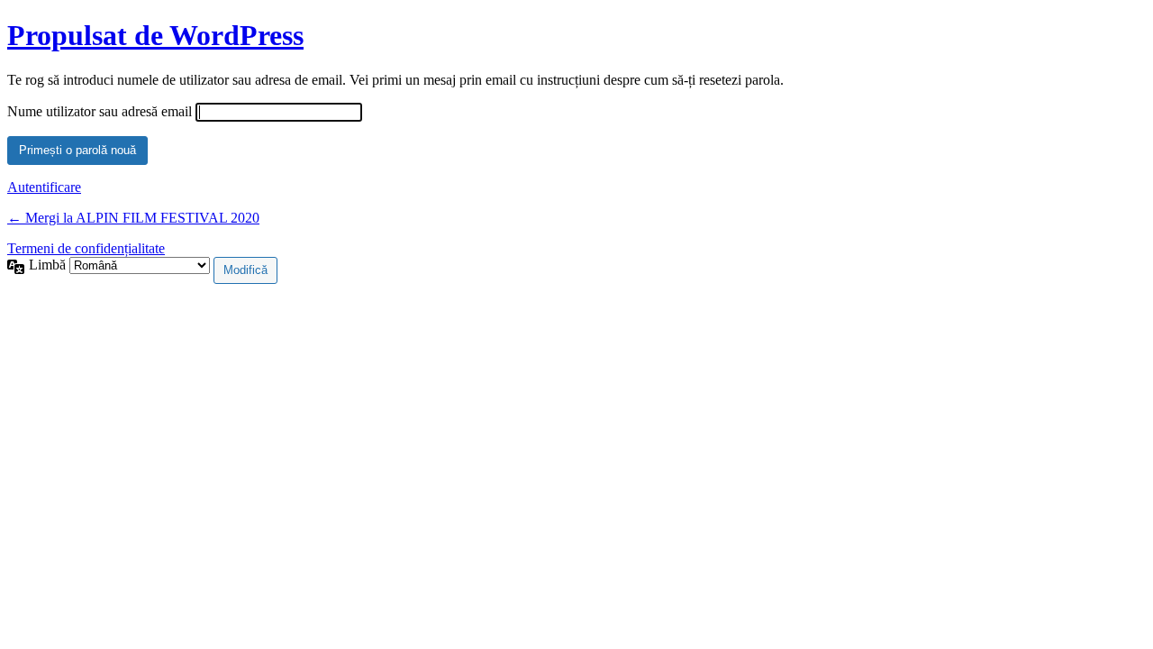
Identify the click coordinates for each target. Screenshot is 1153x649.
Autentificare (44, 187)
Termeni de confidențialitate (86, 248)
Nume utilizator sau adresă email (99, 111)
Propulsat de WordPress (155, 35)
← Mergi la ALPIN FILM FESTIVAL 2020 (133, 217)
